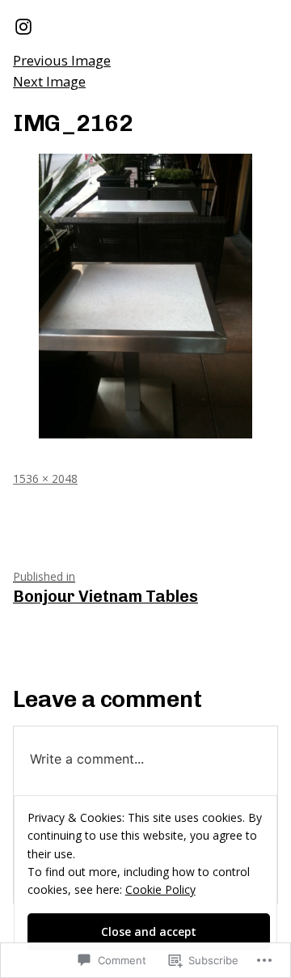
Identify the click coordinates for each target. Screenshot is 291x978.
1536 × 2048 (45, 478)
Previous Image (62, 60)
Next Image (49, 81)
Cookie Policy (160, 889)
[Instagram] (23, 26)
